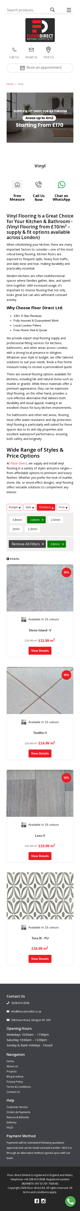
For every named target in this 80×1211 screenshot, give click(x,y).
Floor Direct (18, 463)
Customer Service (17, 1107)
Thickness (45, 507)
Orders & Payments (18, 1112)
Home (10, 84)
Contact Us (13, 1092)
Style (28, 507)
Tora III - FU (40, 938)
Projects (11, 1071)
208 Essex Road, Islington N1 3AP (31, 1020)
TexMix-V (40, 733)
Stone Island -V (40, 630)
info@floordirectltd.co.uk (26, 1011)
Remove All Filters (26, 544)
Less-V (40, 835)
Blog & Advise (15, 1076)
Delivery (11, 1122)
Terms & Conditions (19, 1087)
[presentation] (10, 619)
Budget (13, 507)
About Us (12, 1066)
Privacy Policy (15, 1081)
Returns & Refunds (18, 1117)
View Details (40, 650)
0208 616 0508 (20, 1003)
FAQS (10, 1127)
